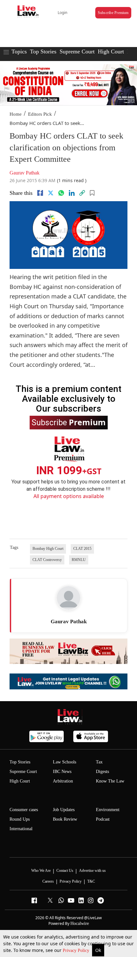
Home (16, 114)
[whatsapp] (61, 193)
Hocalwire (79, 923)
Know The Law (110, 781)
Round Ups (20, 819)
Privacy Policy (76, 950)
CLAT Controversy (47, 559)
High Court (111, 51)
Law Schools (64, 762)
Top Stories (43, 51)
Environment (107, 809)
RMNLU (79, 559)
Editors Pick (40, 114)
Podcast (103, 819)
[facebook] (40, 193)
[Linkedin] (72, 193)
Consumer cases (24, 809)
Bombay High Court (47, 548)
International (21, 828)
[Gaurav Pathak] (68, 598)
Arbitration (63, 781)
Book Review (65, 819)
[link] (82, 193)
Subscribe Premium (113, 12)
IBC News (62, 771)
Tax (99, 762)
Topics (19, 51)
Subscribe (69, 422)
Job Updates (64, 809)
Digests (102, 771)
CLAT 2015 (82, 548)
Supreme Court (77, 51)
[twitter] (51, 193)
